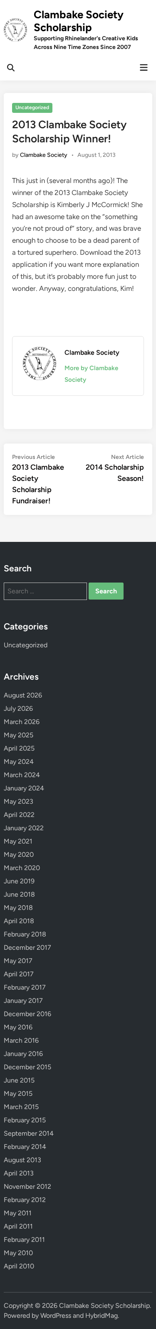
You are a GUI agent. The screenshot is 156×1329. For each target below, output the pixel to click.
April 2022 (19, 815)
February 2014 (25, 1147)
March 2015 (21, 1107)
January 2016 (23, 1054)
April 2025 (19, 748)
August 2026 (23, 695)
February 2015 (25, 1120)
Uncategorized (32, 107)
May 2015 (18, 1093)
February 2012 (25, 1200)
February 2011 (24, 1240)
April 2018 (19, 921)
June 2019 (19, 881)
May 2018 (18, 908)
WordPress (55, 1315)
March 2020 (22, 868)
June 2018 (19, 894)
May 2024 (19, 762)
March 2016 (21, 1040)
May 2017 (18, 961)
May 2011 (18, 1213)
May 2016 (18, 1027)
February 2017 (25, 987)
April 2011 (18, 1226)
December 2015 (27, 1067)
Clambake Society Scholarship (79, 21)
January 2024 (24, 788)
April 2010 (19, 1266)
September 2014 (29, 1133)
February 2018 (25, 934)
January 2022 (24, 828)
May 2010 (18, 1253)
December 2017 (27, 947)
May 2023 (18, 801)
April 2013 (19, 1173)
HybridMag (101, 1315)
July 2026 (18, 708)
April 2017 (19, 974)
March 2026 (22, 722)
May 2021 (18, 841)
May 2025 (18, 735)
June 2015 (19, 1080)
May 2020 (19, 854)
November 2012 (27, 1186)
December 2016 (27, 1014)
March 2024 (22, 775)
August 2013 (22, 1160)
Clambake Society (43, 155)
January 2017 (23, 1001)
